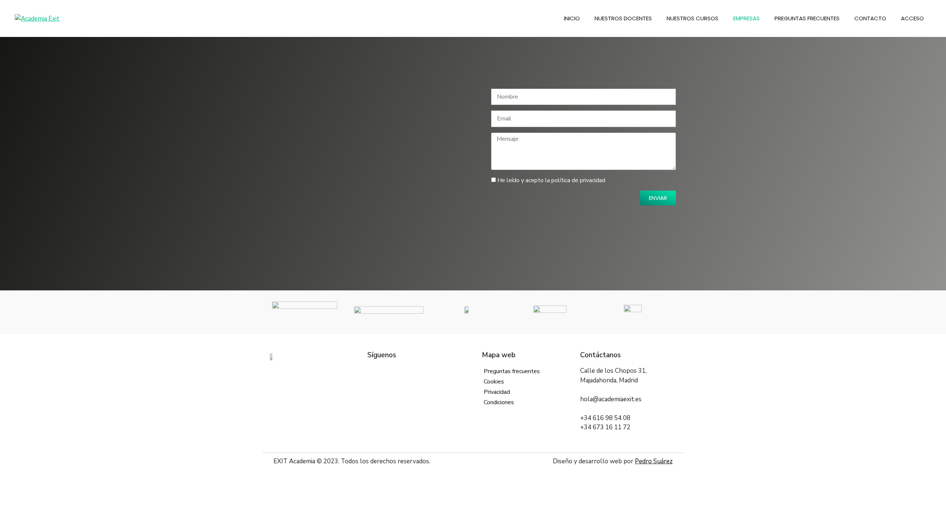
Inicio (572, 18)
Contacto (870, 18)
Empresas (746, 18)
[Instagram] (394, 370)
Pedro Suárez (654, 461)
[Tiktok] (427, 370)
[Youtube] (416, 370)
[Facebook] (372, 370)
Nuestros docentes (623, 18)
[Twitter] (383, 370)
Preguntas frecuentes (807, 18)
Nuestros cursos (692, 18)
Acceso (912, 18)
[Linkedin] (405, 370)
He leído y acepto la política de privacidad (551, 180)
